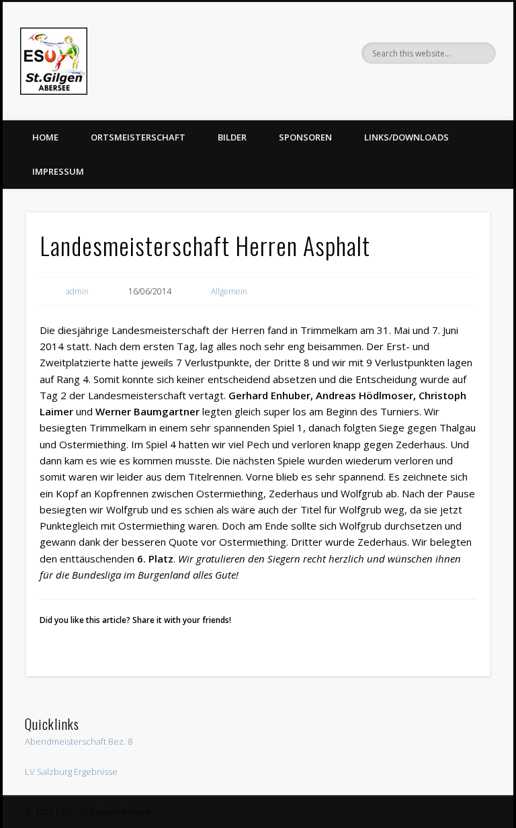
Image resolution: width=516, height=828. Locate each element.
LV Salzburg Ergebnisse (71, 771)
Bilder (232, 137)
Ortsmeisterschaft (138, 137)
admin (77, 291)
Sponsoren (305, 137)
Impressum (58, 171)
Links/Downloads (406, 137)
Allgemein (229, 291)
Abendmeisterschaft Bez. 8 (78, 741)
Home (45, 137)
